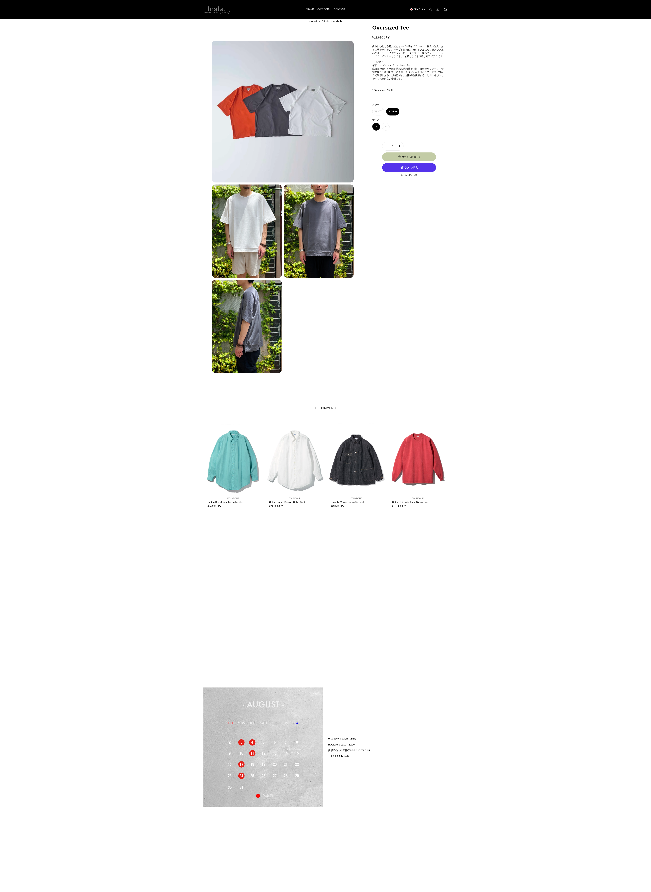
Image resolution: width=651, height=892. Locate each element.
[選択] (258, 494)
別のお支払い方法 (409, 175)
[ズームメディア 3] (319, 231)
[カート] (445, 9)
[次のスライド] (258, 460)
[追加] (381, 494)
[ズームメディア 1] (283, 111)
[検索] (430, 9)
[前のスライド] (208, 460)
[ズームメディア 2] (247, 231)
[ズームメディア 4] (247, 326)
